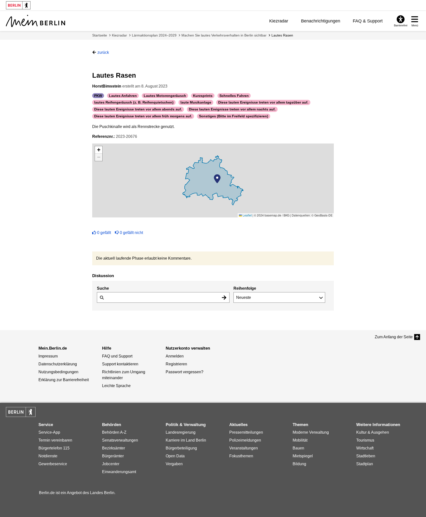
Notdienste (47, 456)
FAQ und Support (117, 356)
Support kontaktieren (120, 364)
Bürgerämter (113, 456)
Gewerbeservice (52, 464)
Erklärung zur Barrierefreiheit (63, 380)
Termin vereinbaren (55, 440)
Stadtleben (365, 456)
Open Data (175, 456)
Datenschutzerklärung (57, 364)
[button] (217, 178)
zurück (103, 52)
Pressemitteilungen (246, 432)
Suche (103, 288)
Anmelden (175, 356)
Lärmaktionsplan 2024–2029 (154, 35)
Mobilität (300, 440)
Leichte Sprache (116, 386)
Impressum (48, 356)
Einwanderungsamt (119, 472)
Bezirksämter (113, 448)
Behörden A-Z (114, 432)
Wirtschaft (364, 448)
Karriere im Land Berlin (186, 440)
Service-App (49, 432)
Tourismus (365, 440)
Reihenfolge (244, 288)
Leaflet (247, 215)
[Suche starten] (224, 297)
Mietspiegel (303, 456)
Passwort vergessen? (184, 372)
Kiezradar (278, 20)
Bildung (299, 464)
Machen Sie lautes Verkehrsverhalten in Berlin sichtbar (223, 35)
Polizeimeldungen (245, 440)
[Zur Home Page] (35, 21)
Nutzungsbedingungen (58, 372)
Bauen (298, 448)
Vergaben (174, 464)
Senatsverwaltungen (120, 440)
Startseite (99, 35)
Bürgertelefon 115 (54, 448)
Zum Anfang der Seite (394, 337)
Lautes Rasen (282, 35)
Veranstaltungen (243, 448)
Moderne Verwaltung (311, 432)
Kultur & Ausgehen (372, 432)
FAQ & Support (368, 20)
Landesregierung (180, 432)
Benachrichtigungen (320, 20)
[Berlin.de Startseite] (21, 412)
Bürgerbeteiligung (181, 448)
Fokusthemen (241, 456)
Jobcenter (110, 464)
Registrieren (176, 364)
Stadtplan (364, 464)
